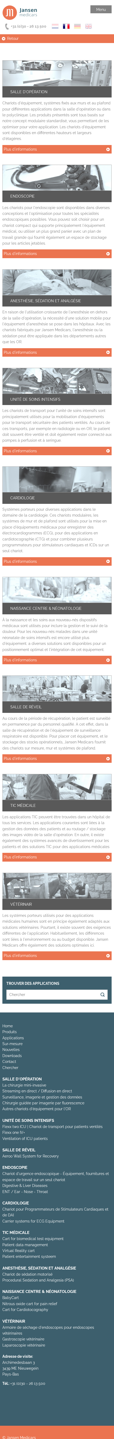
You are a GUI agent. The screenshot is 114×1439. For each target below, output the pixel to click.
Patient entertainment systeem (29, 1256)
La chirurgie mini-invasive (24, 1085)
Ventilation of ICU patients (25, 1138)
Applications (13, 1038)
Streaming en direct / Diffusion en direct (37, 1091)
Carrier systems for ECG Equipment (33, 1221)
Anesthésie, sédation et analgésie (45, 301)
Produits (9, 1032)
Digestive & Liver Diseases (24, 1185)
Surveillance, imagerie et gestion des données (42, 1097)
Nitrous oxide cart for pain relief (29, 1304)
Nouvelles (11, 1050)
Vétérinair (21, 904)
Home (7, 1026)
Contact (9, 1061)
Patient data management (25, 1245)
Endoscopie (22, 196)
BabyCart (10, 1298)
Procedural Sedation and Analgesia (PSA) (38, 1280)
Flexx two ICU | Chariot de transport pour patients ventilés (52, 1127)
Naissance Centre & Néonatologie (46, 608)
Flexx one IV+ (13, 1132)
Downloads (12, 1056)
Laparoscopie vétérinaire (23, 1345)
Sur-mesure (12, 1044)
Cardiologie (22, 498)
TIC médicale (23, 805)
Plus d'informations (20, 149)
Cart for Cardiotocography (25, 1310)
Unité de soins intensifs (35, 399)
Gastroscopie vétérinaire (23, 1339)
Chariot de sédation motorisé (27, 1274)
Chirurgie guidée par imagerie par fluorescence (43, 1103)
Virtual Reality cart (18, 1251)
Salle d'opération (28, 92)
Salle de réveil (26, 707)
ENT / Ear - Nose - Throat (25, 1192)
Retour (13, 38)
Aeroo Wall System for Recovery (30, 1156)
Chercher (10, 1068)
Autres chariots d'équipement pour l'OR (36, 1109)
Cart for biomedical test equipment (33, 1239)
